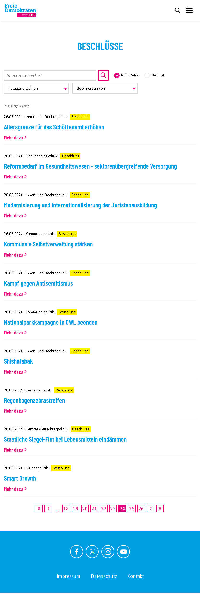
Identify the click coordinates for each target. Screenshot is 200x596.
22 (104, 508)
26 (141, 508)
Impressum (68, 576)
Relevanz (130, 75)
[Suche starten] (103, 75)
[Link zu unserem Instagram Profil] (107, 551)
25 (132, 508)
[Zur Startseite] (20, 10)
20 (85, 508)
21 (94, 508)
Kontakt (135, 576)
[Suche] (177, 10)
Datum (157, 75)
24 (123, 510)
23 (113, 508)
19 (75, 508)
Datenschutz (104, 576)
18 (66, 508)
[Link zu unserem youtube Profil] (123, 551)
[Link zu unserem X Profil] (92, 551)
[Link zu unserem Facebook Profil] (76, 551)
